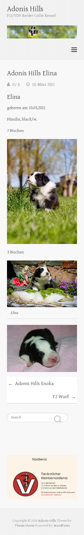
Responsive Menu (74, 49)
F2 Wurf (64, 397)
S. (19, 84)
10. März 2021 (43, 84)
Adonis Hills (25, 9)
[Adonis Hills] (42, 29)
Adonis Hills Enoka (31, 384)
